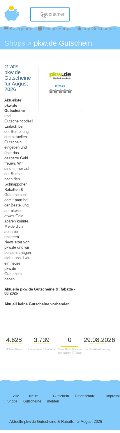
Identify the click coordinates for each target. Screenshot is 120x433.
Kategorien (21, 28)
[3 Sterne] (60, 91)
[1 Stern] (51, 91)
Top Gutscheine (99, 28)
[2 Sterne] (55, 91)
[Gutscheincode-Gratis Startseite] (11, 10)
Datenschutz (85, 396)
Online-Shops (57, 28)
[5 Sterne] (69, 91)
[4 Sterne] (65, 91)
